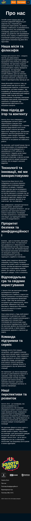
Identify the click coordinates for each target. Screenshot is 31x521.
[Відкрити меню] (28, 2)
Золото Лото (16, 20)
